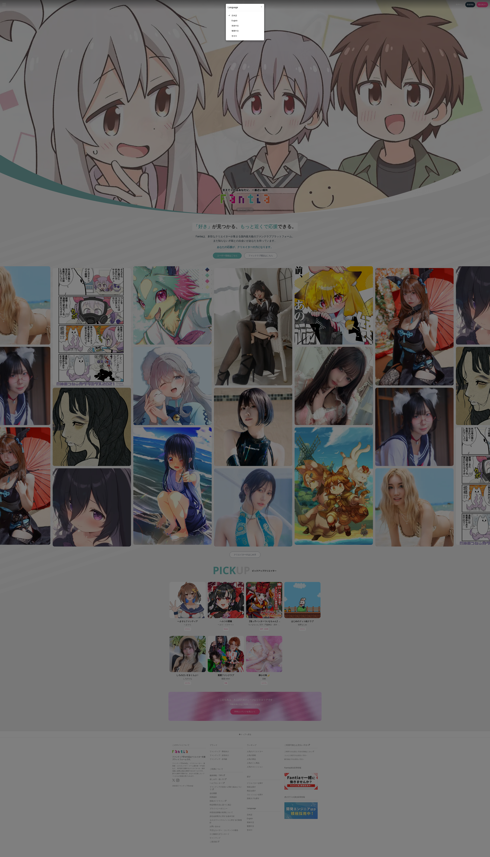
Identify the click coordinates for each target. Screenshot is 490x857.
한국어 (234, 36)
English (234, 21)
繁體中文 (235, 31)
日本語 (234, 16)
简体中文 (235, 26)
